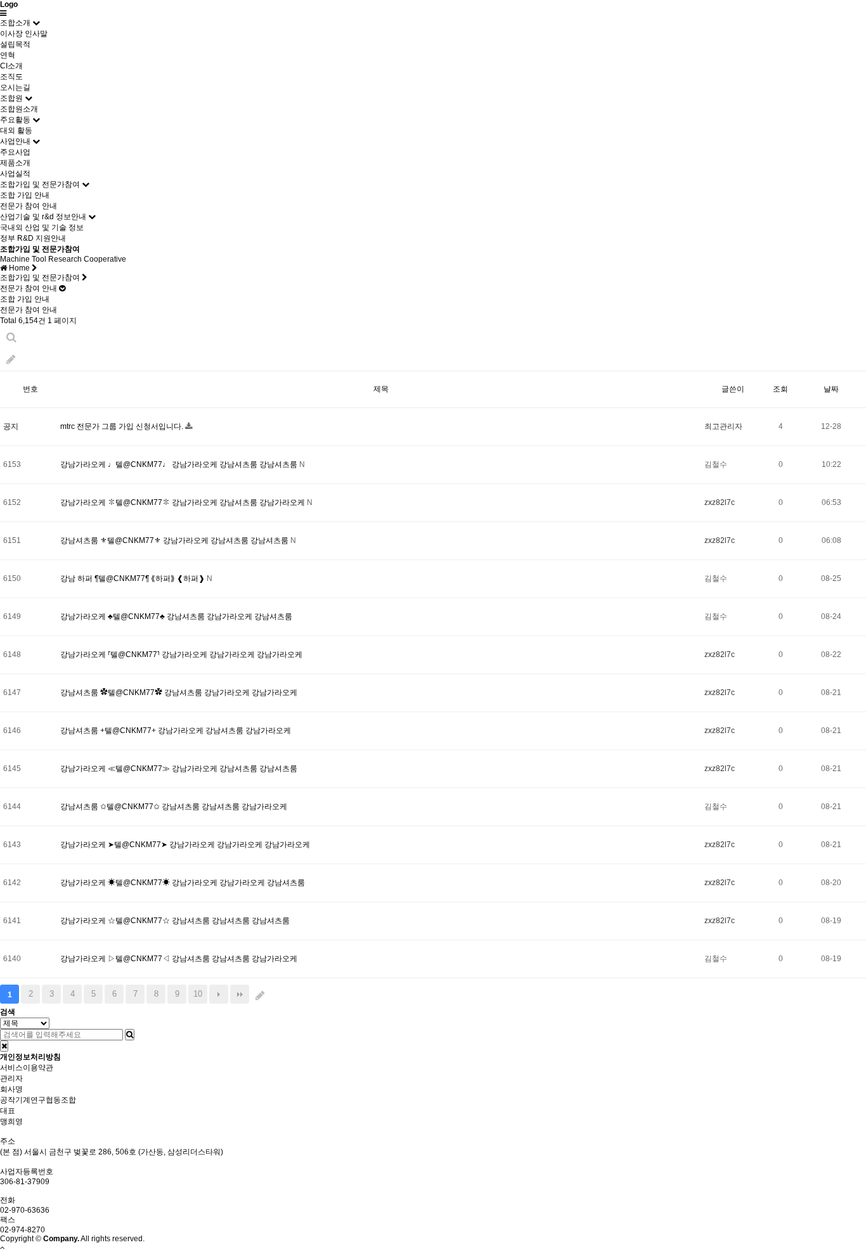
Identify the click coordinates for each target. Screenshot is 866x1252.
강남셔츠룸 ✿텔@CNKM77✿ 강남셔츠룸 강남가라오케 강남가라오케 (178, 692)
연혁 (7, 55)
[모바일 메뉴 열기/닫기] (3, 13)
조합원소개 (19, 109)
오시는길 (15, 87)
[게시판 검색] (11, 337)
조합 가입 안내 (24, 195)
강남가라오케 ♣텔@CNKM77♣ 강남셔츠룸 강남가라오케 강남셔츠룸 (176, 616)
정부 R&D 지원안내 (33, 238)
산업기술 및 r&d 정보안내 (43, 216)
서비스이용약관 (26, 1067)
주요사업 (15, 152)
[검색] (129, 1034)
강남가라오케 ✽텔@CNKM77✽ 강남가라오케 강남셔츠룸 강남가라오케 (183, 502)
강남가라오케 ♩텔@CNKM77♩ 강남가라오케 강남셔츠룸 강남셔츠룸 (179, 464)
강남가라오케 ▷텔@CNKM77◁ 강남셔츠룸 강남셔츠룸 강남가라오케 (178, 958)
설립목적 (15, 44)
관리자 (11, 1078)
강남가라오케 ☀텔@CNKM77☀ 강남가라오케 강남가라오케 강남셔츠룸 (182, 882)
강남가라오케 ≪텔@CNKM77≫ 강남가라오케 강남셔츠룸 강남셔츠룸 (178, 768)
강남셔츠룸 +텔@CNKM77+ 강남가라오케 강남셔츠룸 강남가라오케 (175, 730)
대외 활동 (16, 130)
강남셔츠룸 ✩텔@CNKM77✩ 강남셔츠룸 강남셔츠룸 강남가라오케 (173, 806)
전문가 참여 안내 (28, 205)
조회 (780, 389)
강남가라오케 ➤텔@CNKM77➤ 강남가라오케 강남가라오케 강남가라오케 (185, 844)
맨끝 (239, 994)
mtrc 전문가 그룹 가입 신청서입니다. (122, 426)
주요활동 (15, 119)
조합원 (11, 98)
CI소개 (11, 65)
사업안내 (15, 141)
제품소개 (15, 162)
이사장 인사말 (24, 33)
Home (19, 268)
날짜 (831, 389)
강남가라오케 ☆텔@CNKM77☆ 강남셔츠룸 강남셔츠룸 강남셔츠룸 (175, 920)
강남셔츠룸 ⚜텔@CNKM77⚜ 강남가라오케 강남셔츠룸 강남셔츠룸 (175, 540)
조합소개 (15, 22)
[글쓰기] (11, 359)
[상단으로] (2, 1247)
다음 (218, 994)
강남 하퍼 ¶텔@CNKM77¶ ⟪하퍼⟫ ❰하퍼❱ (133, 578)
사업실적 (15, 173)
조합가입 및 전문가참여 (40, 184)
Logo (9, 4)
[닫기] (4, 1046)
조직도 (11, 76)
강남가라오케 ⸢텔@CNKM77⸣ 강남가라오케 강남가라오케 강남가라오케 (181, 654)
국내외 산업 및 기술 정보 (42, 227)
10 (197, 994)
